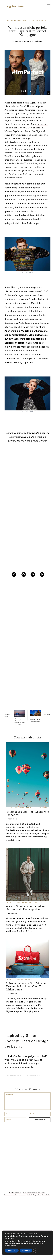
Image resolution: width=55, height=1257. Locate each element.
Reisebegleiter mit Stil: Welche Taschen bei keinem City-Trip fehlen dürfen (26, 986)
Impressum (22, 1200)
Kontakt (29, 1200)
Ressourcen (20, 808)
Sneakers (26, 902)
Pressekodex (46, 1200)
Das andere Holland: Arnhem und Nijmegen (35, 719)
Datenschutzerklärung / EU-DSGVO (34, 1198)
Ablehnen (26, 1250)
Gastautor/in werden (10, 1200)
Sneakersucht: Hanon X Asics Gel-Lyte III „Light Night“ (20, 721)
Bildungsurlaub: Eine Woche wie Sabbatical (27, 813)
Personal (22, 21)
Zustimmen (11, 1250)
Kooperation (37, 1200)
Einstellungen (18, 1241)
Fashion (11, 21)
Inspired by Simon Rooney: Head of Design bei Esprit (27, 1041)
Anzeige (9, 902)
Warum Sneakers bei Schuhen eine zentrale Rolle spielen (25, 907)
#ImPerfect (15, 311)
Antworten (33, 1075)
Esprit (8, 307)
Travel (29, 808)
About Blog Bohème (15, 1198)
